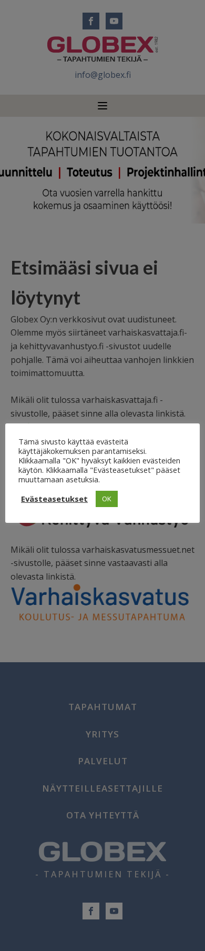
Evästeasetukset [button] (54, 498)
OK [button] (106, 498)
